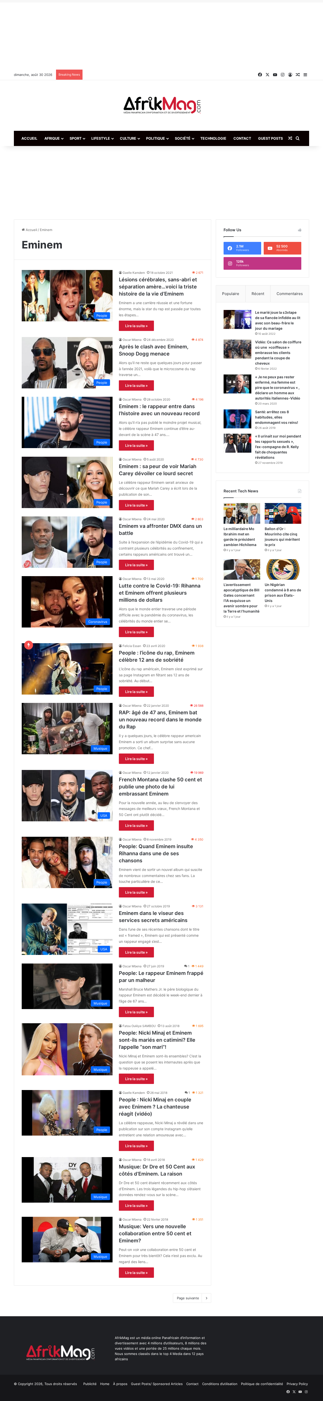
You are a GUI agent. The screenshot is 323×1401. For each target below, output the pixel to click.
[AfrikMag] (161, 105)
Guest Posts (270, 138)
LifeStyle (100, 138)
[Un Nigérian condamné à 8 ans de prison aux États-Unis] (283, 569)
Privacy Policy (297, 1384)
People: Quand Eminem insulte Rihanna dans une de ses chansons (156, 853)
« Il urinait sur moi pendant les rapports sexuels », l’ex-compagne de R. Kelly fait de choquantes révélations (278, 446)
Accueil (29, 138)
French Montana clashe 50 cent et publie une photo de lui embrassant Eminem (160, 787)
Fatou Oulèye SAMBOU (139, 1026)
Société (183, 138)
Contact (242, 138)
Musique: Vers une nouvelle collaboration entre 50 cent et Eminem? (155, 1233)
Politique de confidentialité (262, 1384)
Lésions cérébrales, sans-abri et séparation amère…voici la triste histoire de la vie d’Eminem (158, 287)
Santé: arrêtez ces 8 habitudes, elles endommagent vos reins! (276, 417)
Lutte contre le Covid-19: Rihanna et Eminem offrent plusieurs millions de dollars (159, 593)
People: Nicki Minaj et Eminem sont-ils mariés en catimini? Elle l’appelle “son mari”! (157, 1040)
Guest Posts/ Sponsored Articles (157, 1384)
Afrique (52, 138)
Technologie (213, 138)
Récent (258, 293)
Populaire (230, 293)
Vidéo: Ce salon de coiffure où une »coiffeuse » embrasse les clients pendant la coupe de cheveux (278, 352)
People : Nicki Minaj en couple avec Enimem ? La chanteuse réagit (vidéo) (155, 1107)
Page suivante (188, 1298)
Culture (128, 138)
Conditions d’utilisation (219, 1384)
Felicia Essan (132, 646)
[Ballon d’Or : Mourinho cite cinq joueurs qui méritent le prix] (283, 513)
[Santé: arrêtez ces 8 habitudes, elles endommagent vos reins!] (237, 418)
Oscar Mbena (132, 340)
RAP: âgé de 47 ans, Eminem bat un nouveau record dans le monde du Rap (160, 719)
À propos (120, 1384)
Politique (155, 138)
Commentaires (290, 293)
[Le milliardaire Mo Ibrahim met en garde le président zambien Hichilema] (242, 513)
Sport (76, 138)
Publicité (90, 1384)
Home (105, 1384)
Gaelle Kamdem (134, 273)
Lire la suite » (136, 326)
